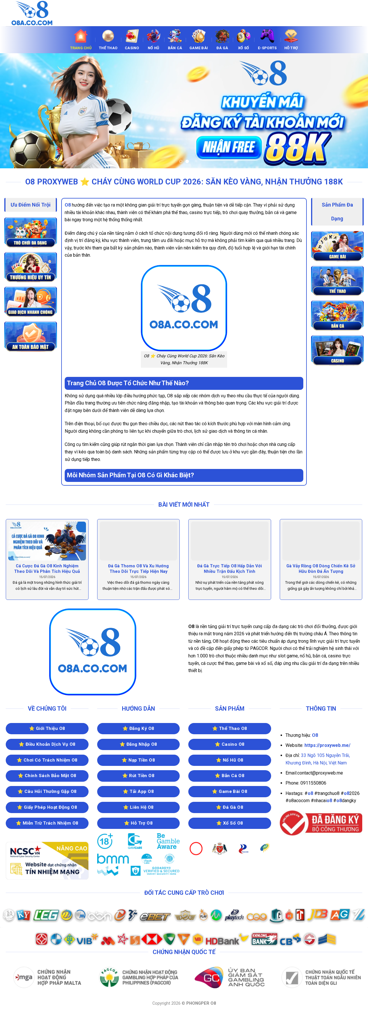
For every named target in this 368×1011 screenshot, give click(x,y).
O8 (68, 205)
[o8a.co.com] (34, 13)
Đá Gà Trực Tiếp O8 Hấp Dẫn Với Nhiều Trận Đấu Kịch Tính (229, 568)
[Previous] (14, 110)
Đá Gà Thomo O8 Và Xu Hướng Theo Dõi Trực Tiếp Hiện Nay (138, 568)
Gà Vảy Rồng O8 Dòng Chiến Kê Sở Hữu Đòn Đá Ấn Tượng (320, 568)
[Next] (353, 110)
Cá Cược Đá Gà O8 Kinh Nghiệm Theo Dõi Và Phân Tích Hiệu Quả (47, 568)
